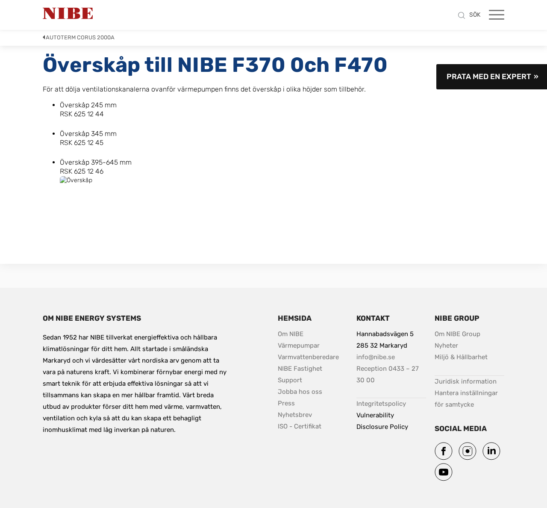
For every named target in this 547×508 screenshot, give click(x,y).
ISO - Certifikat (299, 426)
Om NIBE (291, 334)
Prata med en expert (489, 76)
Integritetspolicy (381, 404)
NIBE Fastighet (300, 368)
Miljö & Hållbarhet (461, 357)
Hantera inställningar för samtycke (467, 398)
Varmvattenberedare (308, 357)
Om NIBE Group (457, 334)
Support (290, 380)
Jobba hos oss (300, 392)
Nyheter (446, 345)
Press (286, 403)
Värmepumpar (299, 345)
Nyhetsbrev (295, 415)
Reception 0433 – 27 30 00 (388, 374)
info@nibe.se (375, 357)
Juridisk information (466, 381)
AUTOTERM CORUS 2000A (80, 37)
